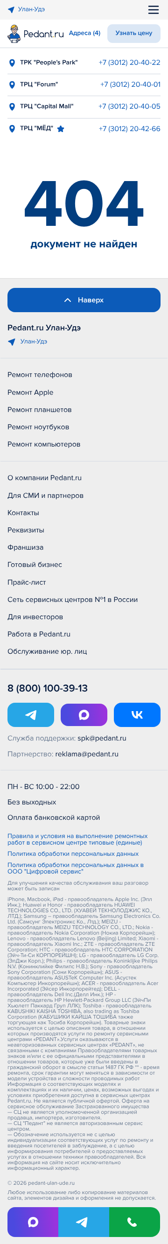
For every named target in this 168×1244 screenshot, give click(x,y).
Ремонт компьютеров (44, 444)
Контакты (23, 512)
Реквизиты (25, 530)
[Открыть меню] (154, 10)
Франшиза (25, 547)
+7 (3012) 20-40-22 (130, 62)
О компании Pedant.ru (44, 477)
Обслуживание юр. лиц (47, 651)
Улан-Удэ (31, 10)
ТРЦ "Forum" (39, 85)
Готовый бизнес (34, 564)
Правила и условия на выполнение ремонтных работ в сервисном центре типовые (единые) (77, 839)
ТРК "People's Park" (49, 63)
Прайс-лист (26, 582)
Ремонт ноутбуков (38, 427)
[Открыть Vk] (137, 715)
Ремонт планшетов (39, 409)
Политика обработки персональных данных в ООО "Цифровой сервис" (75, 868)
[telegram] (83, 1222)
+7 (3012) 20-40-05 (129, 106)
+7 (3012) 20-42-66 (130, 128)
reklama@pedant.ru (87, 754)
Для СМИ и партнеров (45, 495)
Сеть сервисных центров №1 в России (72, 599)
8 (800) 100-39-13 (47, 688)
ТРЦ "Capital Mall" (46, 107)
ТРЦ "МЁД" (36, 129)
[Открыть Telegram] (30, 715)
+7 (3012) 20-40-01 (130, 84)
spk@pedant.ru (101, 738)
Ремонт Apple (30, 392)
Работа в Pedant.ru (38, 634)
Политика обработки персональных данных (73, 854)
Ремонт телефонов (39, 374)
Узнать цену (134, 33)
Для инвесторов (35, 617)
